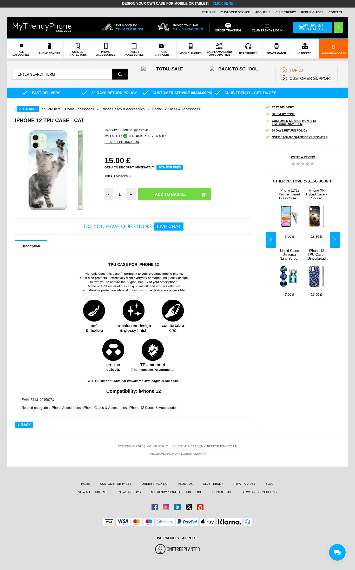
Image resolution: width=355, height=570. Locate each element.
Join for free (170, 167)
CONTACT (335, 12)
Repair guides (312, 12)
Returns (208, 12)
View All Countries (93, 492)
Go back (29, 109)
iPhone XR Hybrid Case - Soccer (316, 194)
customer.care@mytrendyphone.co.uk (205, 446)
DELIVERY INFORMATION (121, 141)
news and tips (130, 492)
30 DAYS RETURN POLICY (289, 130)
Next (335, 240)
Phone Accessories (66, 408)
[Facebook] (155, 507)
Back (26, 425)
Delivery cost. (283, 114)
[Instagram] (166, 507)
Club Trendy (285, 12)
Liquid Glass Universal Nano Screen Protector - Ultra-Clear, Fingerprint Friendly (289, 254)
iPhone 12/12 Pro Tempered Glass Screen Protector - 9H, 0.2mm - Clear (289, 194)
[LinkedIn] (177, 507)
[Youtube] (200, 507)
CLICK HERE (223, 3)
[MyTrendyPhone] (42, 27)
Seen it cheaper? (117, 175)
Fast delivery (283, 107)
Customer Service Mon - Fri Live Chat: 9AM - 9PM (294, 122)
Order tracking (155, 483)
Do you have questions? (132, 226)
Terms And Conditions (259, 492)
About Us (262, 12)
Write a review (303, 157)
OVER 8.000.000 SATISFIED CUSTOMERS (299, 137)
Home (85, 483)
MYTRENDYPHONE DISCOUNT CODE (176, 492)
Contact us (221, 492)
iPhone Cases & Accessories (105, 408)
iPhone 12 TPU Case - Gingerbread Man (316, 254)
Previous (271, 240)
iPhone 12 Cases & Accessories (153, 408)
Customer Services (115, 483)
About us (185, 483)
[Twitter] (189, 507)
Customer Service (235, 12)
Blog (270, 483)
